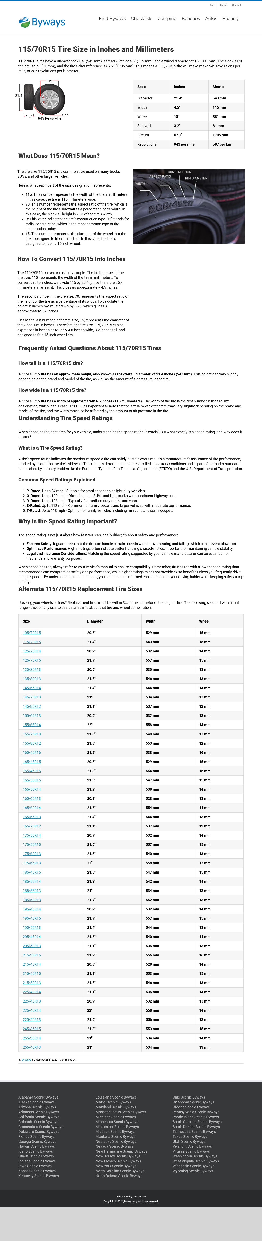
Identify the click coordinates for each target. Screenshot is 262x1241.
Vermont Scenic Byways (192, 1146)
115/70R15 (32, 642)
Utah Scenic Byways (189, 1141)
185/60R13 (32, 900)
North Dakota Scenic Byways (119, 1176)
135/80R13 (32, 679)
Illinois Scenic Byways (36, 1156)
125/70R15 (32, 660)
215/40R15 (32, 973)
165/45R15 (32, 762)
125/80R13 (32, 669)
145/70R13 (32, 697)
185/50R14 (32, 881)
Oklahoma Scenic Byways (193, 1102)
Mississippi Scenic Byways (117, 1127)
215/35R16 (32, 955)
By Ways (26, 1059)
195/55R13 (32, 927)
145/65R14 (32, 688)
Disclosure (140, 1196)
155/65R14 (32, 725)
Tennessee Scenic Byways (194, 1131)
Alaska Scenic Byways (36, 1102)
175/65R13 (32, 863)
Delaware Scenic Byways (38, 1131)
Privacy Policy (124, 1196)
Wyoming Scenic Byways (193, 1171)
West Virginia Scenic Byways (196, 1161)
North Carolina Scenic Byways (120, 1171)
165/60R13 (32, 798)
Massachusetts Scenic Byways (121, 1112)
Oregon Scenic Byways (191, 1107)
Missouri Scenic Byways (115, 1131)
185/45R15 (32, 872)
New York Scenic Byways (116, 1166)
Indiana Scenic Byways (37, 1161)
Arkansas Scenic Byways (38, 1112)
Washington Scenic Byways (195, 1156)
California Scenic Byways (38, 1117)
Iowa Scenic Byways (35, 1166)
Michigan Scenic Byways (116, 1117)
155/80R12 (32, 743)
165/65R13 (32, 817)
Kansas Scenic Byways (37, 1171)
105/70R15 (32, 633)
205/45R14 (32, 937)
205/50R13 (32, 946)
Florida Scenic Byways (36, 1136)
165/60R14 (32, 808)
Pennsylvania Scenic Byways (196, 1112)
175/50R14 (32, 835)
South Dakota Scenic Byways (196, 1127)
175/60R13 (32, 854)
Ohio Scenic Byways (189, 1097)
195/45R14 (32, 909)
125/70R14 (32, 651)
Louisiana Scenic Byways (116, 1097)
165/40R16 (32, 752)
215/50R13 (32, 983)
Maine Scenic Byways (113, 1102)
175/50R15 (32, 844)
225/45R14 (32, 1010)
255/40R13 (32, 1047)
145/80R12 (32, 706)
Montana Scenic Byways (116, 1136)
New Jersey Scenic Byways (118, 1156)
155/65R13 (32, 715)
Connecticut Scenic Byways (40, 1127)
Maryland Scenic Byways (116, 1107)
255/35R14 (32, 1038)
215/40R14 (32, 964)
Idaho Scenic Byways (35, 1151)
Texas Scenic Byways (190, 1136)
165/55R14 (32, 789)
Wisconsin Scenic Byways (193, 1166)
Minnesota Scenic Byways (117, 1122)
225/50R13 (32, 1019)
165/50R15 (32, 780)
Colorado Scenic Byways (38, 1122)
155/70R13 (32, 734)
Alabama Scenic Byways (38, 1097)
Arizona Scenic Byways (37, 1107)
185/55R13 (32, 890)
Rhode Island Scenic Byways (196, 1117)
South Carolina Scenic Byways (197, 1122)
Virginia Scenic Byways (191, 1151)
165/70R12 (32, 826)
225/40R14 (32, 992)
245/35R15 (32, 1029)
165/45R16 (32, 771)
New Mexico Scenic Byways (118, 1161)
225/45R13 (32, 1001)
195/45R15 (32, 918)
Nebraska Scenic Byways (116, 1141)
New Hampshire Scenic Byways (121, 1151)
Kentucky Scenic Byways (38, 1176)
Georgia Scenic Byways (37, 1141)
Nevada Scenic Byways (114, 1146)
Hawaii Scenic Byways (36, 1146)
